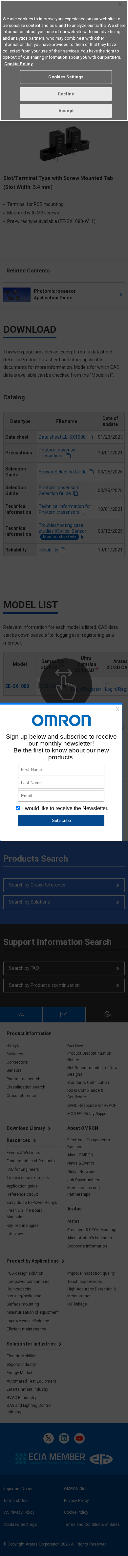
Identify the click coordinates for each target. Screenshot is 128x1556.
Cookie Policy (18, 63)
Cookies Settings (65, 76)
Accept (66, 110)
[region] (64, 60)
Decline (66, 93)
